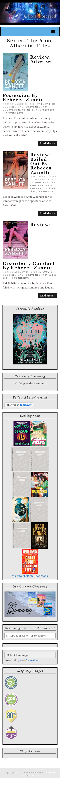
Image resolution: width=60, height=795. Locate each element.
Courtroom (11, 110)
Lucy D (46, 104)
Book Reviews (13, 107)
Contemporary (37, 107)
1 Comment (47, 191)
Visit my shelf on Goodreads (30, 575)
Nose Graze (35, 775)
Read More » (47, 143)
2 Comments (21, 278)
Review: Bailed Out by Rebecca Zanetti (41, 163)
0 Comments (15, 113)
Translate (32, 660)
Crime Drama (31, 110)
